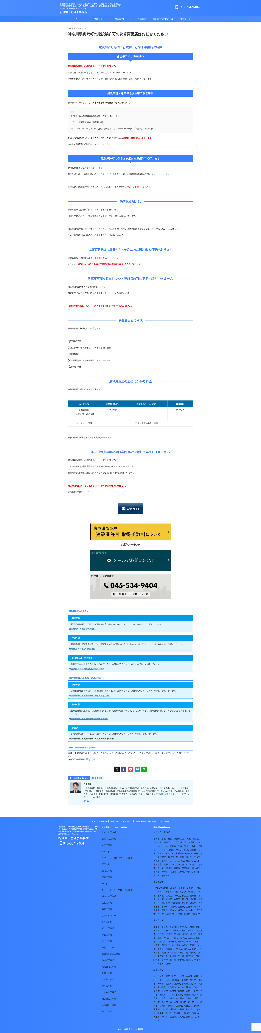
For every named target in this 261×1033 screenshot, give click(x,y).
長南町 (189, 960)
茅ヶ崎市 (180, 857)
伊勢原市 (186, 868)
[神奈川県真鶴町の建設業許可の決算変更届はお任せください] (137, 769)
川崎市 (163, 849)
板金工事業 (107, 922)
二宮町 (197, 860)
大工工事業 (107, 845)
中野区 (177, 895)
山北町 (181, 872)
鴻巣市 (197, 987)
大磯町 (156, 860)
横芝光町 (190, 956)
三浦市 (181, 860)
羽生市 (189, 987)
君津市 (189, 941)
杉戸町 (197, 1016)
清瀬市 (193, 903)
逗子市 (173, 860)
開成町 (189, 872)
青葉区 (191, 842)
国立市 (181, 906)
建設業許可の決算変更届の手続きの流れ (87, 668)
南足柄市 (196, 868)
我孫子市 (172, 941)
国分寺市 (166, 903)
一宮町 (197, 956)
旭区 (160, 846)
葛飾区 (193, 899)
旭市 (160, 938)
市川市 (175, 930)
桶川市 (195, 994)
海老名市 (176, 864)
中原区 (185, 849)
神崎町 (193, 952)
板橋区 (169, 899)
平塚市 (197, 857)
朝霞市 (163, 994)
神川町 (165, 1016)
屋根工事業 (107, 870)
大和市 (167, 864)
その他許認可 (141, 19)
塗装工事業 (107, 934)
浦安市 (156, 945)
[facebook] (123, 769)
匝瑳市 (179, 949)
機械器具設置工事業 (111, 954)
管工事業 (106, 883)
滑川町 (197, 1005)
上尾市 (165, 991)
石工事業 (106, 864)
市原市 (191, 938)
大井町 (165, 872)
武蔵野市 (170, 914)
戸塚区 (193, 846)
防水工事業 (107, 941)
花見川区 (174, 926)
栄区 (180, 846)
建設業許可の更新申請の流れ (82, 649)
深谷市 (156, 991)
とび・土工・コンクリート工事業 (117, 858)
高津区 (193, 849)
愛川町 (161, 868)
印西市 (193, 945)
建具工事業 (107, 986)
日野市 (187, 914)
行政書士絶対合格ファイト (168, 794)
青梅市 (197, 906)
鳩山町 (189, 1009)
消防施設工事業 (109, 998)
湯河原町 (166, 875)
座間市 (185, 864)
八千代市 (162, 941)
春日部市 (172, 987)
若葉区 (191, 926)
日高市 (183, 1002)
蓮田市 (197, 998)
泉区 (186, 846)
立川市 (161, 914)
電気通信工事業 (109, 966)
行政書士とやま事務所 (73, 12)
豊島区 (193, 895)
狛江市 (185, 903)
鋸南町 (169, 963)
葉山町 (189, 860)
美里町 (156, 1016)
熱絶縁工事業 (108, 960)
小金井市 (190, 910)
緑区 (166, 846)
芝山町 (181, 956)
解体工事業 (107, 1011)
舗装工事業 (107, 909)
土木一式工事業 (109, 832)
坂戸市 (156, 1002)
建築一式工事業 (109, 838)
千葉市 (156, 926)
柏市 (176, 938)
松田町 (173, 872)
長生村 (165, 960)
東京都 (156, 882)
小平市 (179, 914)
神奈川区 (157, 842)
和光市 (179, 994)
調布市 (173, 910)
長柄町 (181, 960)
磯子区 (167, 842)
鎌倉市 (165, 860)
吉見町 (181, 1009)
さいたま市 (158, 976)
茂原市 (177, 934)
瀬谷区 (173, 846)
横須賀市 (162, 857)
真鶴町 (156, 875)
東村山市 (196, 914)
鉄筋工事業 (107, 902)
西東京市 (176, 903)
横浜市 (156, 838)
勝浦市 (183, 938)
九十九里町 (171, 956)
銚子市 (167, 930)
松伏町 (156, 1020)
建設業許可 (119, 19)
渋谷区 (161, 892)
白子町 (173, 960)
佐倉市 (193, 934)
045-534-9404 (189, 7)
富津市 (197, 941)
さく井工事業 (108, 979)
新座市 (187, 994)
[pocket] (130, 769)
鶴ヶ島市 (174, 1002)
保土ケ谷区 (179, 838)
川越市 (185, 980)
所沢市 (177, 983)
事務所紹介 (97, 19)
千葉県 (156, 920)
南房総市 (170, 949)
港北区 (183, 842)
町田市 (181, 910)
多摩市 (165, 906)
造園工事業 (107, 973)
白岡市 (163, 1005)
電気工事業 (107, 877)
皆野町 (169, 1013)
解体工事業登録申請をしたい (83, 759)
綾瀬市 (193, 864)
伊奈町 (171, 1005)
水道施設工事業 (109, 992)
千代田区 (164, 888)
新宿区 (183, 892)
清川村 (169, 868)
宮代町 (189, 1016)
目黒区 (181, 888)
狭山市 (181, 987)
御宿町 (161, 963)
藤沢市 (171, 857)
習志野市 (168, 938)
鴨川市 (181, 941)
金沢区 (175, 842)
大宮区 (181, 976)
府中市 (156, 910)
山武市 (195, 949)
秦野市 (177, 868)
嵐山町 (156, 1009)
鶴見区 (196, 838)
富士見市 (180, 998)
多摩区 (161, 853)
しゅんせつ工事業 (110, 915)
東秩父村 (196, 1013)
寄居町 (181, 1016)
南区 (189, 838)
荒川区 (161, 899)
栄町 (186, 952)
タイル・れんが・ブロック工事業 (117, 890)
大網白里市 (167, 952)
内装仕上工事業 (109, 947)
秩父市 (169, 983)
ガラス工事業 (108, 928)
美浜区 (156, 930)
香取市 (187, 949)
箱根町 (197, 872)
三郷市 (189, 998)
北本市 (163, 998)
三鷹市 (189, 906)
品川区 (173, 888)
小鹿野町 (186, 1013)
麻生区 (169, 853)
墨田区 (161, 895)
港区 (176, 892)
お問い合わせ (185, 19)
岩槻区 (175, 980)
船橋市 (183, 930)
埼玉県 (156, 970)
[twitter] (117, 769)
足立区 (185, 899)
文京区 (191, 892)
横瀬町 (161, 1013)
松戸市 (161, 934)
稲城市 (173, 906)
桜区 (196, 976)
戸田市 (195, 991)
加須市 (193, 983)
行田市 (161, 983)
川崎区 (171, 849)
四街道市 (166, 945)
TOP (76, 19)
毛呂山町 (188, 1005)
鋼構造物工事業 (109, 896)
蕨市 (188, 991)
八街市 (185, 945)
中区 (164, 838)
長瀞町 (177, 1013)
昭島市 (165, 910)
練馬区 (177, 899)
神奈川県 (157, 832)
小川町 (165, 1009)
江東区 (169, 895)
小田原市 (157, 864)
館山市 (191, 930)
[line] (144, 769)
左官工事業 (107, 851)
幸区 (178, 849)
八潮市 (171, 998)
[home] (88, 801)
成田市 (185, 934)
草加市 (173, 991)
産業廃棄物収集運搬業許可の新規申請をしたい (90, 695)
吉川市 (191, 1002)
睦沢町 (156, 960)
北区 (174, 976)
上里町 (173, 1016)
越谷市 (181, 991)
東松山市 (162, 987)
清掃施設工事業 (109, 1005)
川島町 (173, 1009)
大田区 (190, 888)
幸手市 (165, 1002)
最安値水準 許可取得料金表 (163, 20)
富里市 (161, 949)
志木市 (171, 994)
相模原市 (180, 853)
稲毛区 (183, 926)
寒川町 (189, 857)
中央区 (189, 853)
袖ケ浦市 (176, 945)
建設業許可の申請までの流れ (82, 629)
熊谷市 (193, 980)
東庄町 (161, 956)
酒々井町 (178, 952)
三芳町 (179, 1005)
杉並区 (185, 895)
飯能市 (185, 983)
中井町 (156, 872)
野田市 (169, 934)
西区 (170, 838)
